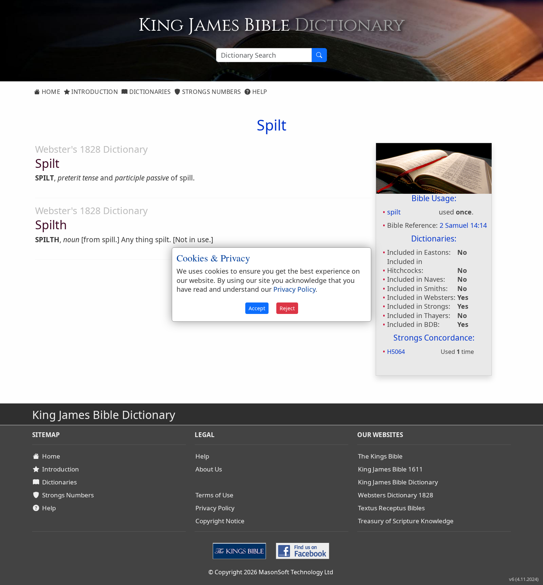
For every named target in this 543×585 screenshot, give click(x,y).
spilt (394, 211)
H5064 (396, 352)
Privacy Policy (215, 508)
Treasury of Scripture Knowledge (406, 521)
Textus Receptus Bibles (391, 508)
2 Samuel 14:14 (463, 225)
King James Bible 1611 (390, 469)
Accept (257, 308)
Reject (287, 308)
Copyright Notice (220, 521)
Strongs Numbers (211, 92)
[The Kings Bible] (241, 550)
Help (259, 92)
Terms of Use (214, 495)
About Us (208, 469)
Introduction (94, 92)
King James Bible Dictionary (398, 482)
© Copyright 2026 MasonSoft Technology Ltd (270, 572)
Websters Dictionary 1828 (395, 495)
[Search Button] (319, 55)
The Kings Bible (380, 456)
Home (50, 92)
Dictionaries (149, 92)
